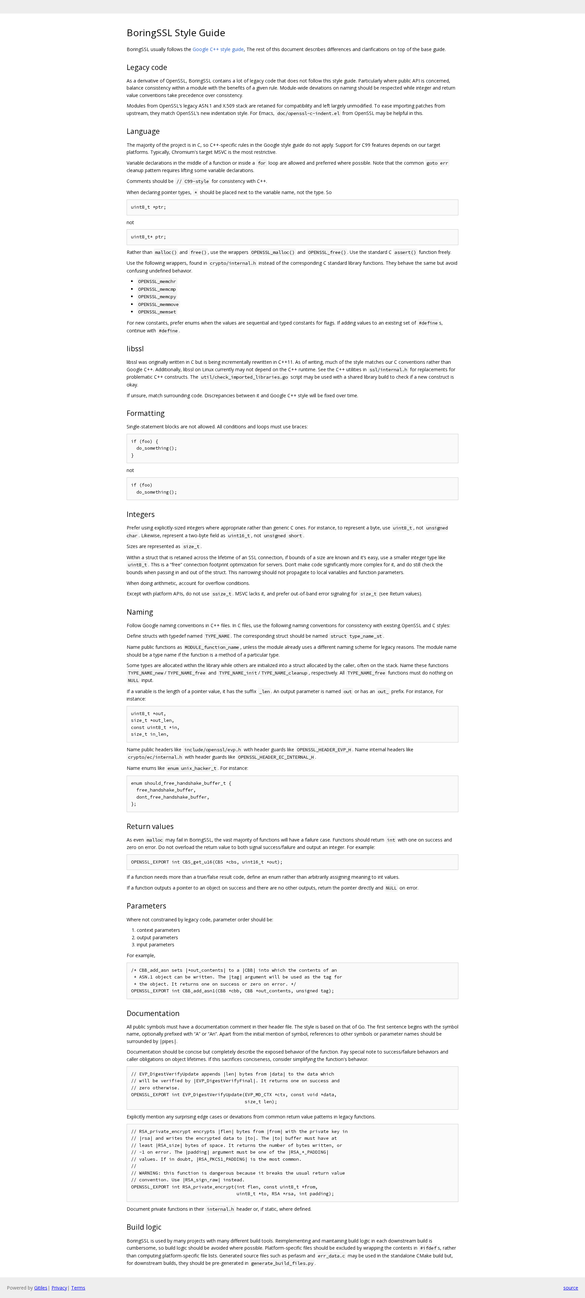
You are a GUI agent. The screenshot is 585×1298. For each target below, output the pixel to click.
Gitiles (40, 1287)
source (570, 1287)
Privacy (59, 1287)
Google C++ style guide (218, 49)
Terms (78, 1287)
